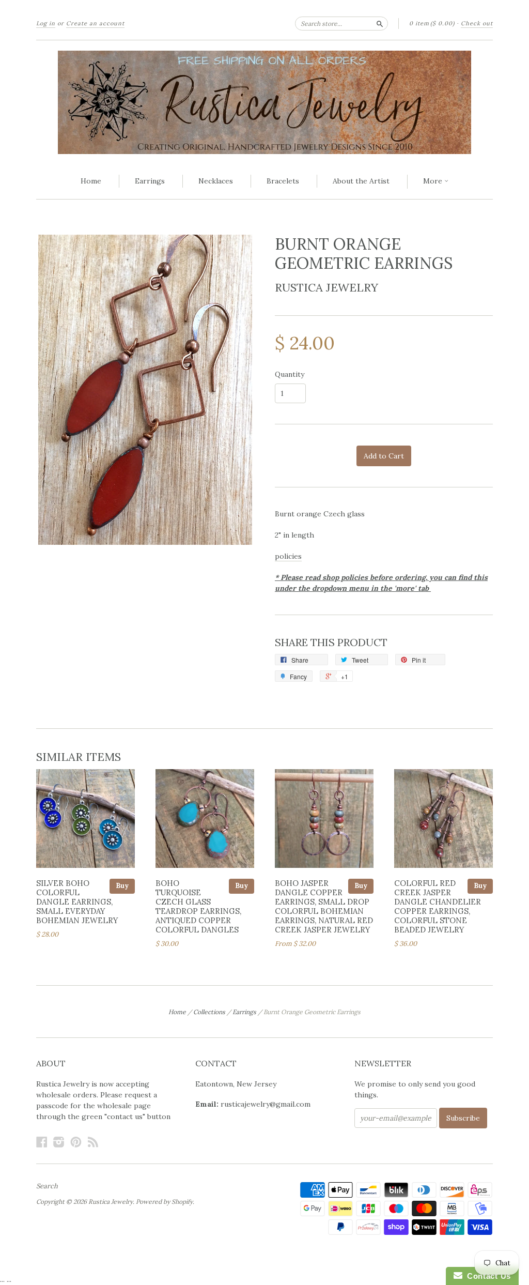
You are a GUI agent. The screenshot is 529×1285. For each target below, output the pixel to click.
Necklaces (215, 181)
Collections (209, 1012)
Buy (122, 885)
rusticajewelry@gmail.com (265, 1104)
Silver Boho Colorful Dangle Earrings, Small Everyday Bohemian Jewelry (77, 901)
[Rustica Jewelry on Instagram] (59, 1142)
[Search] (380, 23)
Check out (477, 23)
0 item (432, 23)
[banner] (264, 102)
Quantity (289, 374)
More (433, 181)
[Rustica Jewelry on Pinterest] (76, 1142)
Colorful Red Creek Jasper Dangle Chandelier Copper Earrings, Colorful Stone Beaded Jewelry (437, 906)
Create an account (95, 23)
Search (47, 1186)
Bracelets (283, 181)
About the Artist (361, 181)
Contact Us (486, 1276)
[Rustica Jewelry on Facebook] (42, 1142)
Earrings (150, 181)
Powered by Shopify (164, 1201)
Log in (45, 23)
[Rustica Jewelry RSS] (93, 1142)
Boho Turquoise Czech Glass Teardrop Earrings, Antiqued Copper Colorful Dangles (198, 906)
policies (288, 556)
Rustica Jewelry (326, 287)
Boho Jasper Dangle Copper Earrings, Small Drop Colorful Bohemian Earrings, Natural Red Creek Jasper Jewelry (324, 906)
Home (91, 181)
